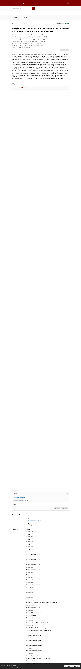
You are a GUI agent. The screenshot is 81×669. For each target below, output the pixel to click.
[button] (40, 88)
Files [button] (16, 493)
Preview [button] (57, 508)
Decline (76, 666)
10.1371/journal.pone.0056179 (33, 520)
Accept (68, 666)
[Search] (33, 8)
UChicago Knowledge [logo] (18, 3)
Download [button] (65, 508)
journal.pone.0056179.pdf (19, 497)
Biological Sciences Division (20, 17)
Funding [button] (15, 529)
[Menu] (68, 3)
